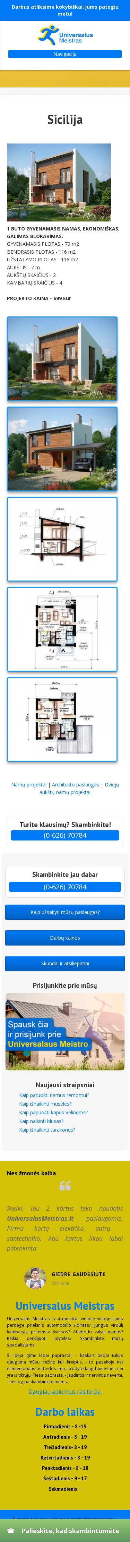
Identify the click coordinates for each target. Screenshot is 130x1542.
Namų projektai (29, 784)
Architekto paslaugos (75, 784)
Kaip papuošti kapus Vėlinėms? (53, 1112)
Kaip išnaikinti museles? (45, 1103)
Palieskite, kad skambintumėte (70, 1530)
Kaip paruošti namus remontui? (54, 1095)
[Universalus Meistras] (65, 35)
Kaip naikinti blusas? (41, 1121)
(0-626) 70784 (65, 835)
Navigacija (65, 54)
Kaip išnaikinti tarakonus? (47, 1129)
